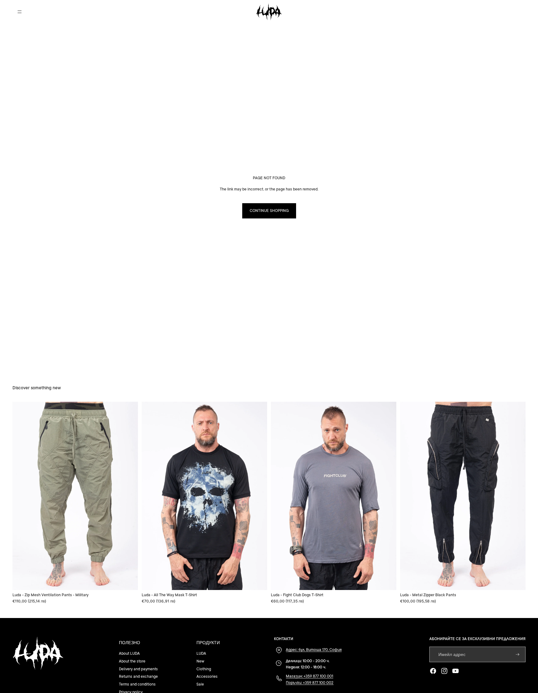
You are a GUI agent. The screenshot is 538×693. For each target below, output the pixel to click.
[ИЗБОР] (128, 580)
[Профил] (505, 12)
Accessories (207, 676)
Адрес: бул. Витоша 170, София (314, 650)
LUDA (201, 653)
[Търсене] (492, 12)
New (200, 661)
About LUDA (129, 653)
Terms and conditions (137, 684)
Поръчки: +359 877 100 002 (309, 683)
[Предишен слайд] (21, 496)
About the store (132, 661)
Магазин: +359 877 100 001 (309, 676)
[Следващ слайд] (128, 496)
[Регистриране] (517, 654)
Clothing (203, 669)
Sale (200, 684)
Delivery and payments (138, 669)
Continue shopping (269, 210)
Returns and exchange (138, 676)
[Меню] (19, 12)
